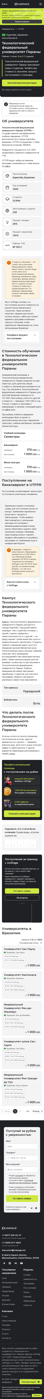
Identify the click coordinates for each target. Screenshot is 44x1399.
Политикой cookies (23, 1396)
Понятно (37, 1395)
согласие (19, 1176)
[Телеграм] (4, 1263)
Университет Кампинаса (20, 974)
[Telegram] (31, 1208)
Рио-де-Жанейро (23, 1015)
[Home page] (22, 4)
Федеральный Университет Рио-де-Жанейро (18, 1008)
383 (27, 1111)
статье (12, 753)
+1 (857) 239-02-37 (11, 1235)
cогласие (18, 1187)
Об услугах (22, 898)
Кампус (5, 622)
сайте (7, 166)
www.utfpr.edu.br (9, 38)
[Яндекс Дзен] (10, 1263)
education (14, 1250)
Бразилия (11, 952)
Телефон (10, 1152)
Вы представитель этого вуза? (17, 89)
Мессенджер (12, 1164)
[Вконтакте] (16, 1263)
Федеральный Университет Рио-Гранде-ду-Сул (21, 1078)
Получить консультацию (22, 813)
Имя (8, 1141)
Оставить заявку (22, 891)
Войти (4, 4)
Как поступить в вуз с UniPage (18, 584)
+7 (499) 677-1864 (11, 1242)
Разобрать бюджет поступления (17, 337)
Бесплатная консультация (22, 83)
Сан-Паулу (20, 952)
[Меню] (39, 4)
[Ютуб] (21, 1263)
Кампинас (20, 978)
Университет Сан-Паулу (19, 949)
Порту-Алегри (22, 1085)
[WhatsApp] (36, 1208)
